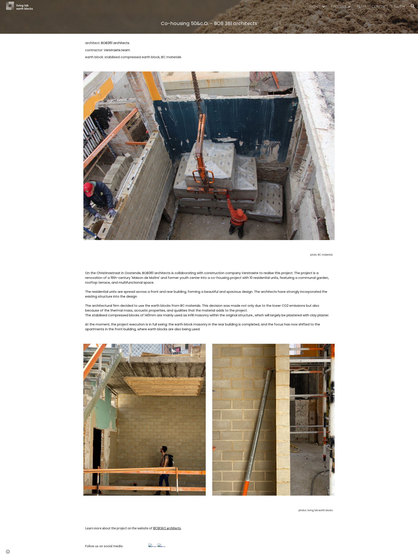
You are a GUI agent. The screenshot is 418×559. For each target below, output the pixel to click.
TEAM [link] (361, 6)
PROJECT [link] (338, 6)
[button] (413, 6)
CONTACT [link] (380, 6)
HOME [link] (315, 6)
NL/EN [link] (399, 6)
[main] (209, 23)
